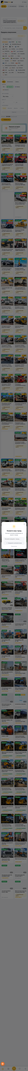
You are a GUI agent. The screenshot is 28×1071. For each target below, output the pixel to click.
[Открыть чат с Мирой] (2, 1064)
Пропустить (14, 546)
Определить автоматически (15, 543)
